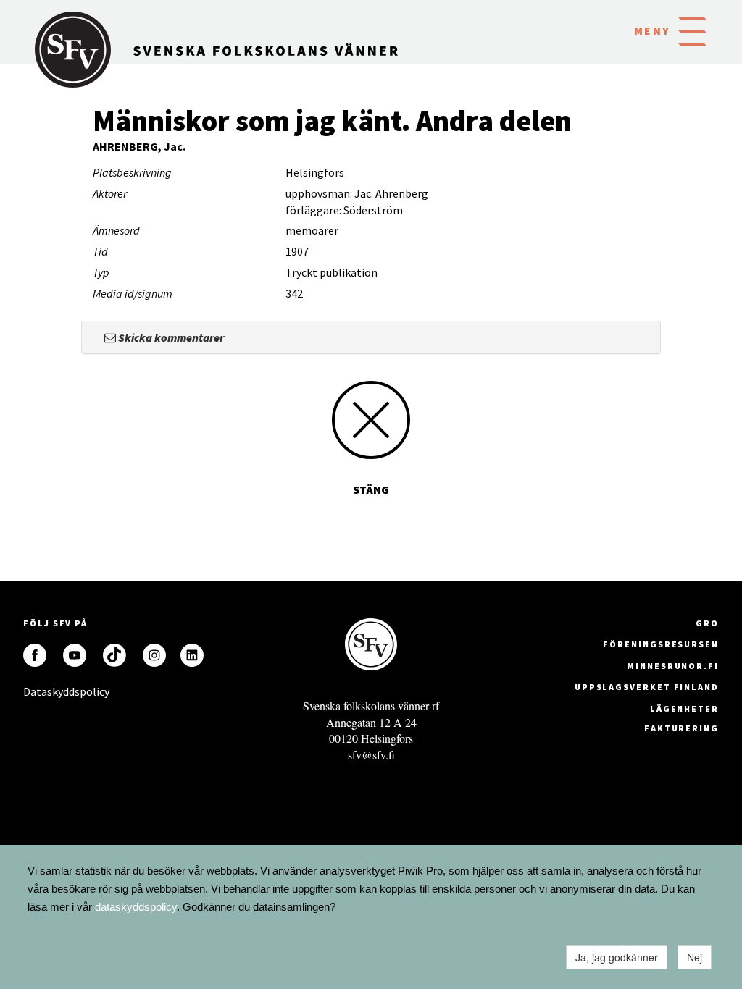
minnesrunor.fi (673, 665)
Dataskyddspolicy (34, 691)
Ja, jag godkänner (616, 957)
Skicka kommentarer (170, 337)
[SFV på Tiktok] (114, 655)
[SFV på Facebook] (34, 655)
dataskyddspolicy (136, 907)
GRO (707, 623)
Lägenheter (684, 708)
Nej (694, 957)
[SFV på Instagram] (154, 655)
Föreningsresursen (661, 644)
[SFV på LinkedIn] (192, 655)
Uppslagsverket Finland (647, 686)
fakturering (681, 728)
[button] (692, 30)
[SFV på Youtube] (74, 655)
